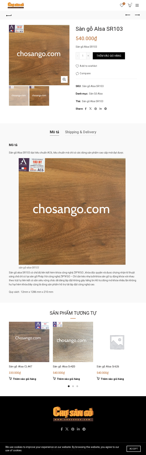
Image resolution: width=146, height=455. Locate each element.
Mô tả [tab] (54, 132)
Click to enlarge (64, 79)
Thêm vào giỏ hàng (109, 55)
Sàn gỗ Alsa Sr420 (64, 366)
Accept (133, 449)
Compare (85, 73)
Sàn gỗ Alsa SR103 (92, 101)
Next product (137, 15)
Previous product (128, 15)
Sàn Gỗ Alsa (96, 93)
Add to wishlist (88, 65)
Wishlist (123, 4)
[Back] (9, 15)
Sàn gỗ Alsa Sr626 (108, 366)
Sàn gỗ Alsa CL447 (20, 366)
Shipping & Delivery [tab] (80, 132)
